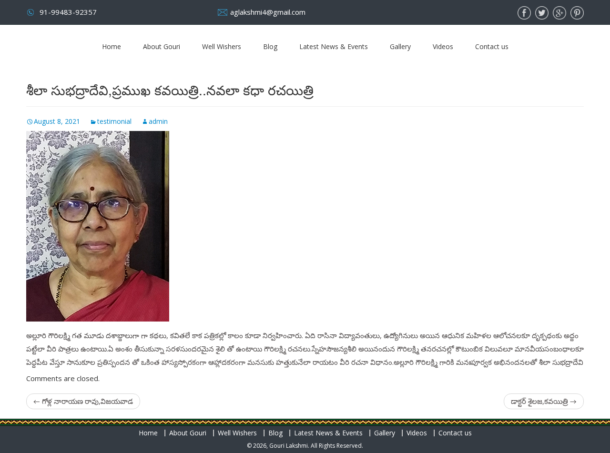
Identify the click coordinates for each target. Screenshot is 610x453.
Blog (270, 46)
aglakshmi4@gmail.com (267, 12)
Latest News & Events (333, 46)
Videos (443, 46)
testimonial (114, 121)
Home (111, 46)
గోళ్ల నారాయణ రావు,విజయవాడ (83, 401)
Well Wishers (221, 46)
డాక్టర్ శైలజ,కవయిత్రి (544, 401)
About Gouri (161, 46)
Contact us (491, 46)
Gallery (400, 46)
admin (158, 121)
